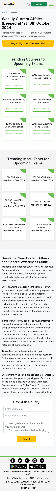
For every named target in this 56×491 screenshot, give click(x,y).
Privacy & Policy (28, 487)
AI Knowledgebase (39, 478)
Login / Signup (39, 4)
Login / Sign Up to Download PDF (28, 43)
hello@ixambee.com (17, 478)
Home (4, 12)
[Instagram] (36, 460)
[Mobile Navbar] (51, 4)
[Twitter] (21, 460)
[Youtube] (28, 460)
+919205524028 (13, 471)
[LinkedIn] (43, 460)
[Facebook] (14, 460)
